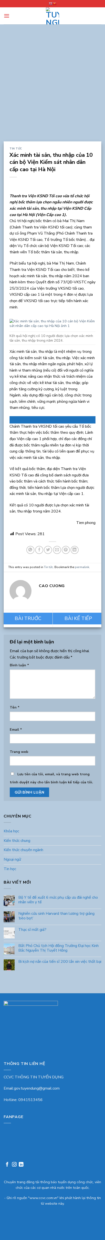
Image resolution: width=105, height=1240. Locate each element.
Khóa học (11, 831)
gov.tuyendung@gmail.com (37, 1088)
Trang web (19, 751)
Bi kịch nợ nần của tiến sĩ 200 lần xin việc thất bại (59, 961)
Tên (15, 707)
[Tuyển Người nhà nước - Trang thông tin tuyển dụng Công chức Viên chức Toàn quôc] (52, 15)
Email (16, 729)
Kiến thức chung (17, 840)
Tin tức (16, 148)
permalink (82, 567)
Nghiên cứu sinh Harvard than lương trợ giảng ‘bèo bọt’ (56, 916)
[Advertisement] (52, 86)
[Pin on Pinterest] (66, 550)
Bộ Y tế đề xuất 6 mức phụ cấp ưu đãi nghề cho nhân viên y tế (58, 900)
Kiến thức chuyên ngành (23, 850)
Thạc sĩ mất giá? (32, 929)
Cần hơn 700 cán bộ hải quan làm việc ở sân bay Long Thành (28, 618)
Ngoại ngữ (12, 859)
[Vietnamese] (54, 3)
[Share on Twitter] (48, 550)
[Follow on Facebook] (7, 1165)
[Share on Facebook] (39, 550)
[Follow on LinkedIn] (21, 1165)
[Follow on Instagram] (14, 1165)
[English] (50, 3)
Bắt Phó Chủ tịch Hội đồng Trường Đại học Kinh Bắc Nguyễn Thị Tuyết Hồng (58, 948)
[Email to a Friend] (57, 550)
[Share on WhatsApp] (30, 550)
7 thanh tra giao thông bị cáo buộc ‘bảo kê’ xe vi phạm (77, 618)
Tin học (10, 868)
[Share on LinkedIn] (75, 550)
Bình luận (19, 665)
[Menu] (7, 16)
